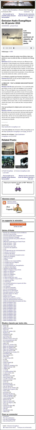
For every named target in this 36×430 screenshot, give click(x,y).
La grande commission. (9, 252)
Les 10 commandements (9, 289)
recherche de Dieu (8, 396)
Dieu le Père (6, 337)
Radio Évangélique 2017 (9, 310)
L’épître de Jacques (8, 275)
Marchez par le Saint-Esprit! (10, 290)
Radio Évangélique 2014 (9, 305)
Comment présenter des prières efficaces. (14, 238)
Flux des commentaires (9, 419)
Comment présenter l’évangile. (11, 237)
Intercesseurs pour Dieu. (9, 246)
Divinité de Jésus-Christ (9, 338)
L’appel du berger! (8, 258)
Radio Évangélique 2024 (9, 320)
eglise (4, 343)
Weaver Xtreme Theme (10, 427)
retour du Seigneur (8, 402)
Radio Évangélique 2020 (9, 314)
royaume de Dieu (7, 405)
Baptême (5, 332)
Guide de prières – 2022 (9, 244)
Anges (5, 326)
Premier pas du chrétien (9, 387)
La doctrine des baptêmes (10, 247)
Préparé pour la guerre (9, 296)
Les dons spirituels (8, 284)
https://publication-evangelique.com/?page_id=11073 (18, 131)
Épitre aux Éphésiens (8, 346)
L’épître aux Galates (8, 272)
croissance (6, 335)
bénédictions (6, 334)
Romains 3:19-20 (6, 110)
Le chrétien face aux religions (11, 262)
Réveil (4, 404)
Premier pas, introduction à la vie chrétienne (15, 232)
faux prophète (7, 355)
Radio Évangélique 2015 (9, 307)
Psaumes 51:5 (6, 78)
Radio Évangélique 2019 (9, 313)
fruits (4, 361)
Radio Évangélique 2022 (9, 317)
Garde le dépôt (7, 362)
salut (4, 408)
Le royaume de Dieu (8, 280)
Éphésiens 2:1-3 (6, 61)
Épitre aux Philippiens (9, 349)
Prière (4, 390)
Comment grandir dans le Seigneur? (12, 235)
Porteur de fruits (7, 295)
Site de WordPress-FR (9, 421)
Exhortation (6, 353)
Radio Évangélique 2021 (9, 316)
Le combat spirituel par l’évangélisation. (13, 265)
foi (3, 359)
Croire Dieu (6, 240)
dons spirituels (7, 341)
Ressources (6, 399)
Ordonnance (6, 380)
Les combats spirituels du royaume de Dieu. (14, 283)
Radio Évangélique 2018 (9, 311)
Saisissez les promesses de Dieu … (12, 298)
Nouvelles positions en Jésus (11, 292)
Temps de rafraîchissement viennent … (13, 299)
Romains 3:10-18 (6, 86)
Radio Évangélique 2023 (9, 319)
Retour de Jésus (7, 401)
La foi (4, 249)
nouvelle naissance (8, 378)
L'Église (5, 368)
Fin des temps (7, 358)
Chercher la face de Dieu (9, 234)
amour (5, 325)
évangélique (23, 171)
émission (17, 171)
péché (4, 381)
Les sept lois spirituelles (9, 287)
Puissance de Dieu (8, 393)
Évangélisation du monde (10, 352)
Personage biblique (8, 384)
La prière (5, 259)
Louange (5, 374)
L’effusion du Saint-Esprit (9, 268)
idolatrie (5, 364)
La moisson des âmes (9, 253)
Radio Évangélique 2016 (9, 308)
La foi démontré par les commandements (14, 250)
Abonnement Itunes (12, 203)
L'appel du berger (8, 367)
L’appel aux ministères (9, 256)
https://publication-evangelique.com (11, 126)
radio (28, 171)
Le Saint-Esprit (7, 281)
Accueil (4, 10)
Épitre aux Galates (8, 347)
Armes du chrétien (8, 331)
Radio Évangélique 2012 (9, 302)
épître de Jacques (8, 350)
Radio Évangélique (13, 10)
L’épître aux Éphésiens (9, 271)
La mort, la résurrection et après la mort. (14, 255)
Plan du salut (6, 386)
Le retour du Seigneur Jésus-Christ (12, 278)
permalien (6, 172)
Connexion (27, 11)
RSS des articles (11, 201)
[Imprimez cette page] (18, 192)
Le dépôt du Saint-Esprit (9, 267)
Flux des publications (8, 418)
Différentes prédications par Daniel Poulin (14, 241)
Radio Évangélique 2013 (9, 304)
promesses (6, 392)
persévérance (6, 383)
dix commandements (8, 340)
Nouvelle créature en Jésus (10, 293)
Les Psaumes (6, 286)
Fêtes (4, 356)
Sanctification (6, 410)
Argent (5, 329)
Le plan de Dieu (7, 373)
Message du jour (7, 375)
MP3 (11, 51)
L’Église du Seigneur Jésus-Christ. (12, 269)
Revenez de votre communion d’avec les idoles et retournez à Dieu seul (26, 16)
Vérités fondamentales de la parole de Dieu (14, 301)
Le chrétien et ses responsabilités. (12, 261)
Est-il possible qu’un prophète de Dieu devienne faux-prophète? (9, 16)
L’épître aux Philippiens (9, 274)
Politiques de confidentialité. (24, 427)
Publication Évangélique (13, 2)
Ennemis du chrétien (8, 344)
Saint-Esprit (6, 407)
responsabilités (7, 398)
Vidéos (5, 411)
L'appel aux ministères (9, 365)
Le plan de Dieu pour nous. (10, 277)
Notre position (7, 377)
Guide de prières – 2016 (9, 243)
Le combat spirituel (8, 264)
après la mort (6, 328)
